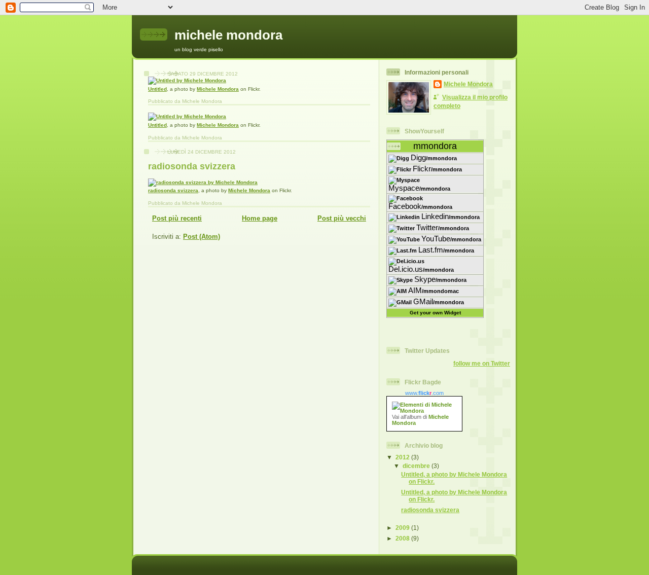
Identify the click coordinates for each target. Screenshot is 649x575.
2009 (403, 527)
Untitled (157, 89)
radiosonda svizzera (191, 166)
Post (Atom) (201, 236)
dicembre (417, 465)
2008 (403, 538)
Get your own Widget (435, 312)
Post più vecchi (341, 218)
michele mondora (228, 35)
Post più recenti (177, 218)
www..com (424, 393)
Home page (259, 218)
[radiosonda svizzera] (203, 182)
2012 (403, 457)
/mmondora (434, 158)
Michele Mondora (218, 89)
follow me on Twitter (481, 363)
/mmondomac (433, 290)
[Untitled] (187, 80)
